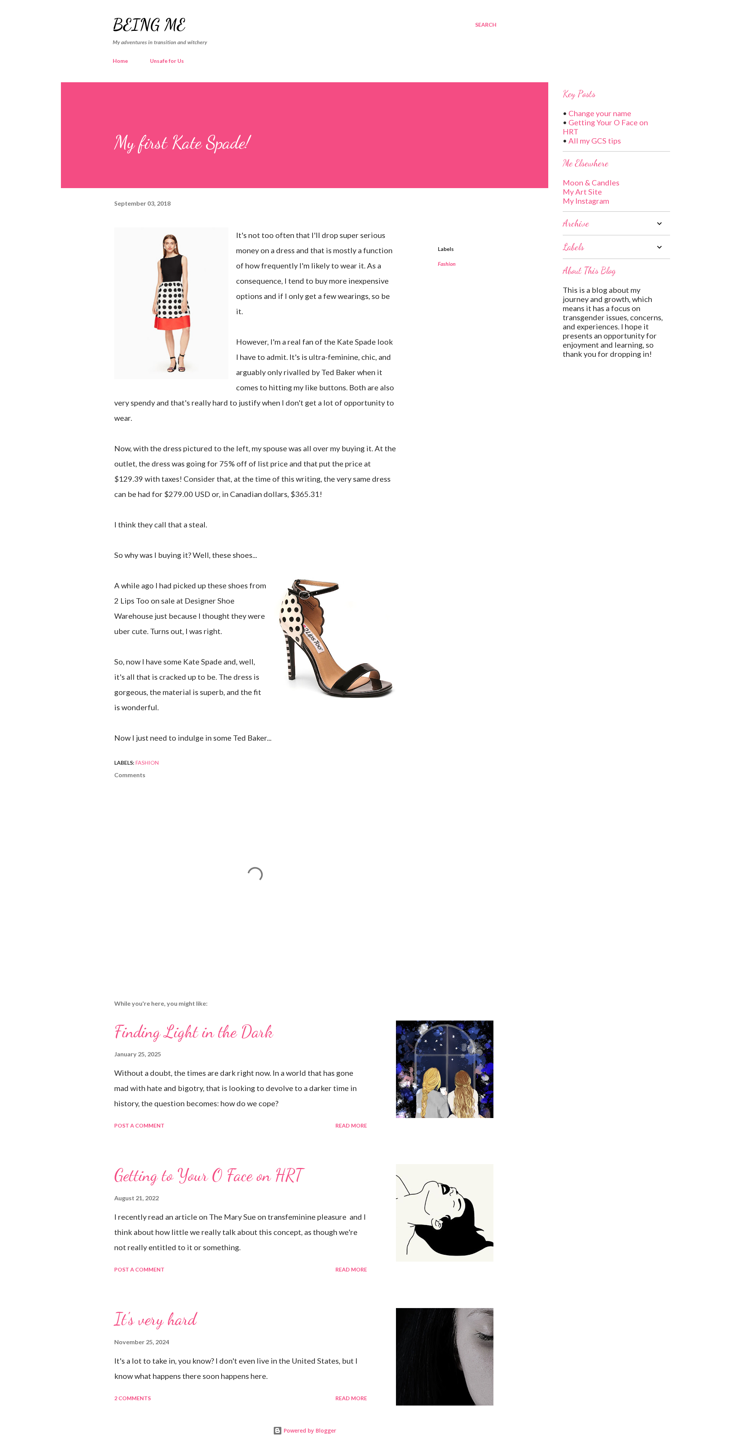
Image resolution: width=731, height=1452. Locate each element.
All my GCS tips (594, 140)
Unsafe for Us (167, 61)
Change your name (599, 113)
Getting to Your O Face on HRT (208, 1175)
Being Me (149, 24)
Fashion (447, 263)
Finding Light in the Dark (193, 1031)
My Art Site (582, 191)
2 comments (132, 1398)
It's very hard (155, 1319)
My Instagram (586, 200)
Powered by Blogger (309, 1430)
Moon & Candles (591, 182)
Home (120, 61)
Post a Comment (139, 1125)
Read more (351, 1125)
